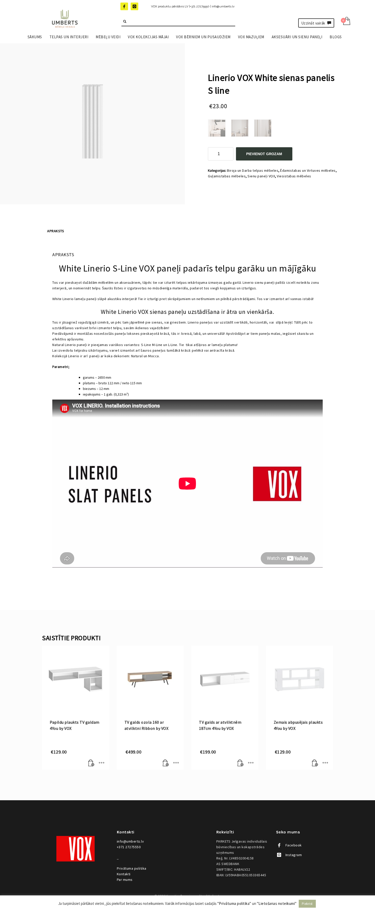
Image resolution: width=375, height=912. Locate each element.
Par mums (125, 879)
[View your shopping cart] (346, 21)
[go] (124, 21)
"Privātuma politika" (234, 903)
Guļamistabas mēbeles (227, 176)
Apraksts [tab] (55, 231)
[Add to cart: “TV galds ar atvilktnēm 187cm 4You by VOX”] (240, 763)
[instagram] (134, 6)
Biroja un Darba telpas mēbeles (252, 170)
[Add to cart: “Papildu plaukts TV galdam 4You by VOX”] (91, 763)
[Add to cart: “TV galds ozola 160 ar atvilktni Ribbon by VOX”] (166, 763)
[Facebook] (124, 6)
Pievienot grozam (264, 154)
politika (131, 868)
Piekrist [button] (307, 904)
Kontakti (124, 874)
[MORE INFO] (101, 763)
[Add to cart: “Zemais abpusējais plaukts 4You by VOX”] (315, 763)
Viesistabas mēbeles (294, 176)
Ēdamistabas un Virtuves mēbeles (308, 170)
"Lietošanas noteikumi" (277, 903)
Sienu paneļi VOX (261, 176)
